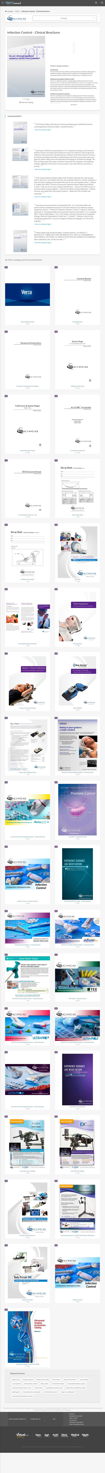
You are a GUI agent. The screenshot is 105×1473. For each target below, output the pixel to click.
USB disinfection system (51, 1392)
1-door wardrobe (84, 1379)
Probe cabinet (39, 1388)
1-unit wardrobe (16, 1384)
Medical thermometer (69, 1379)
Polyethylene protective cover (54, 1388)
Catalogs (63, 18)
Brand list (72, 1414)
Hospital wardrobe (28, 1379)
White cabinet (44, 1384)
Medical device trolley (43, 1379)
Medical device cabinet (30, 1384)
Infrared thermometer (58, 1384)
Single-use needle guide (67, 1392)
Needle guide (15, 1392)
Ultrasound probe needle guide (32, 1392)
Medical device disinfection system (76, 1388)
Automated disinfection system (76, 1384)
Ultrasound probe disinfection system (22, 1396)
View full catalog (27, 102)
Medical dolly (15, 1379)
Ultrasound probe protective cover (21, 1388)
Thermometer (56, 1379)
